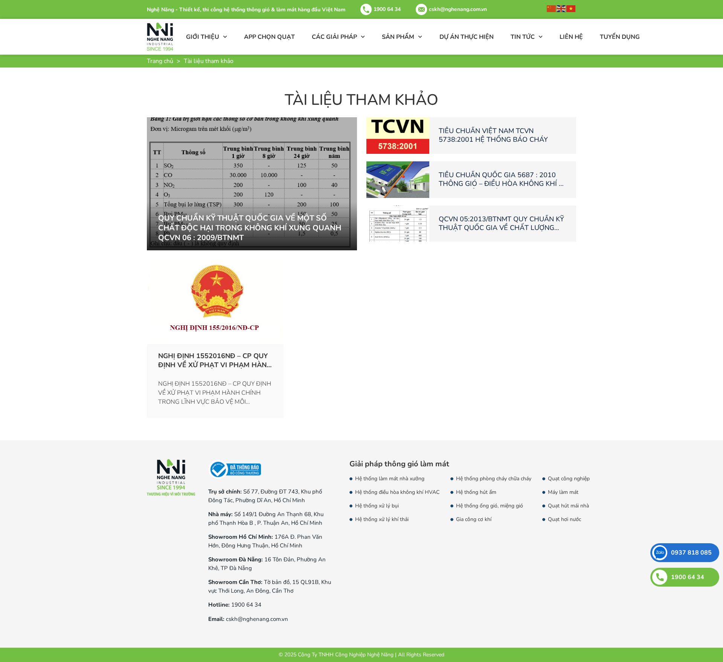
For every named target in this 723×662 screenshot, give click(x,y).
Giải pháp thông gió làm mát (399, 464)
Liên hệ (571, 37)
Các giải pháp (334, 37)
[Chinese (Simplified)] (552, 8)
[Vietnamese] (571, 8)
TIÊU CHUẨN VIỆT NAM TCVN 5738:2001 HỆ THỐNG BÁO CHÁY (493, 135)
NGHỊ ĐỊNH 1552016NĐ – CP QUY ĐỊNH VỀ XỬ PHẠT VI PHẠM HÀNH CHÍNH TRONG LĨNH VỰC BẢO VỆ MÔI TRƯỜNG (215, 369)
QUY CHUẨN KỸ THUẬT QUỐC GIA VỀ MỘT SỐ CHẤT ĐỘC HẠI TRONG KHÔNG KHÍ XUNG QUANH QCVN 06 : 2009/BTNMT (249, 228)
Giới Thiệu (202, 37)
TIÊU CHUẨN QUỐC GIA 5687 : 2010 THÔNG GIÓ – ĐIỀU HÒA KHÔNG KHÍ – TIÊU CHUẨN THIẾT (500, 183)
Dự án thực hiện (466, 37)
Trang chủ (160, 61)
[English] (561, 8)
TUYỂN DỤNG (620, 37)
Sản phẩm (398, 37)
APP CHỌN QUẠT (269, 37)
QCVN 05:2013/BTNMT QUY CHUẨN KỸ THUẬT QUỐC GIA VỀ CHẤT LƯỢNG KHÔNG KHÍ (501, 228)
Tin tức (523, 37)
